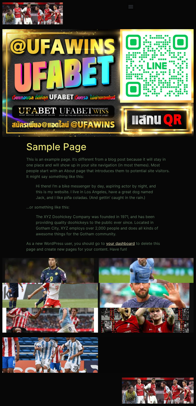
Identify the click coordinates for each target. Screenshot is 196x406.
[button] (131, 6)
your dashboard (120, 243)
